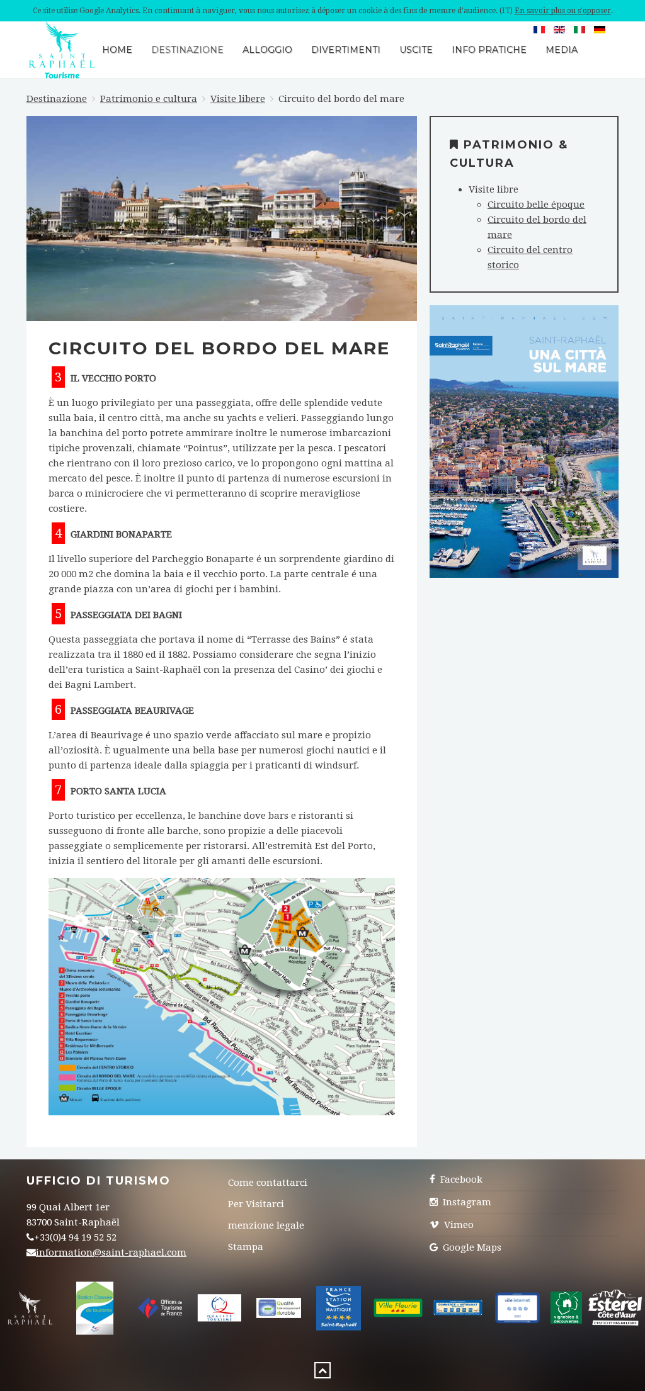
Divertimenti (345, 49)
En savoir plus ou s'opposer (563, 10)
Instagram (465, 1202)
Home (117, 49)
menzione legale (266, 1225)
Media (561, 49)
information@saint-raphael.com (111, 1252)
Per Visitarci (256, 1204)
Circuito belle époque (536, 204)
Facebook (460, 1179)
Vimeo (458, 1224)
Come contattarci (267, 1182)
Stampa (245, 1247)
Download (524, 464)
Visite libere (237, 98)
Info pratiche (489, 49)
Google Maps (470, 1247)
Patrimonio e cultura (148, 98)
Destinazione (187, 49)
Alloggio (267, 49)
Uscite (416, 49)
